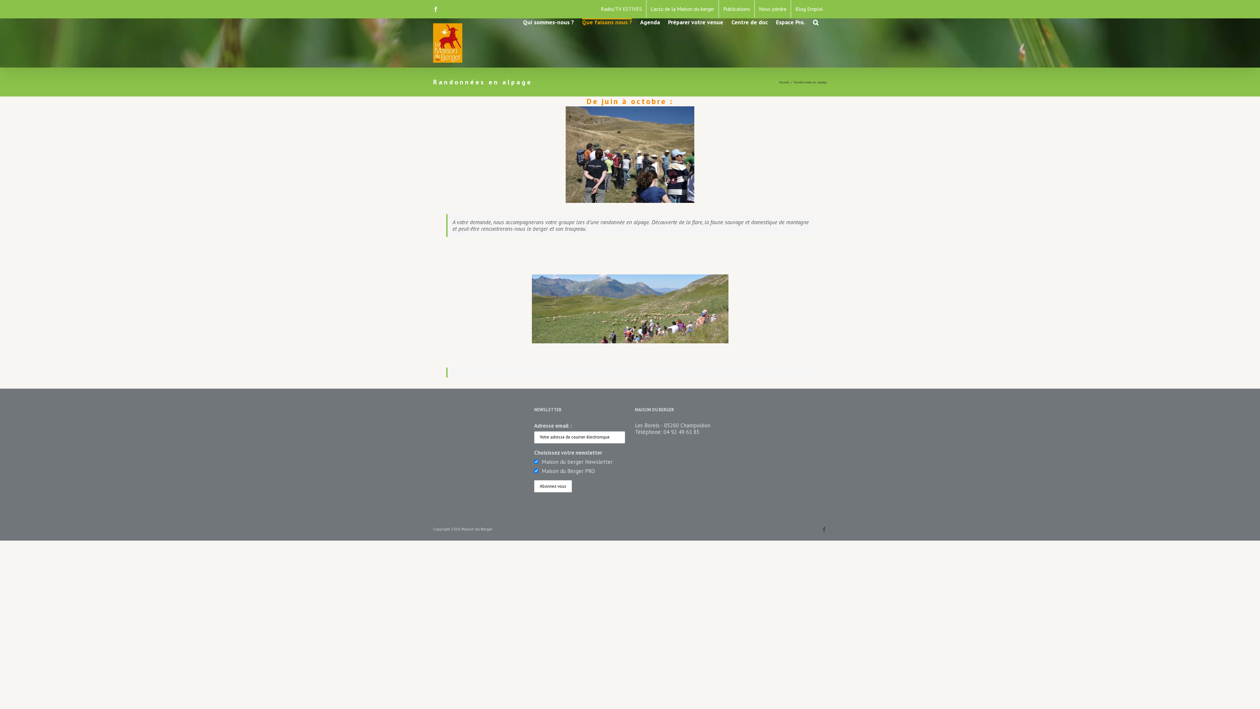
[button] (816, 21)
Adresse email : (553, 425)
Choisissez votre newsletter (568, 452)
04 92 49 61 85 (681, 432)
